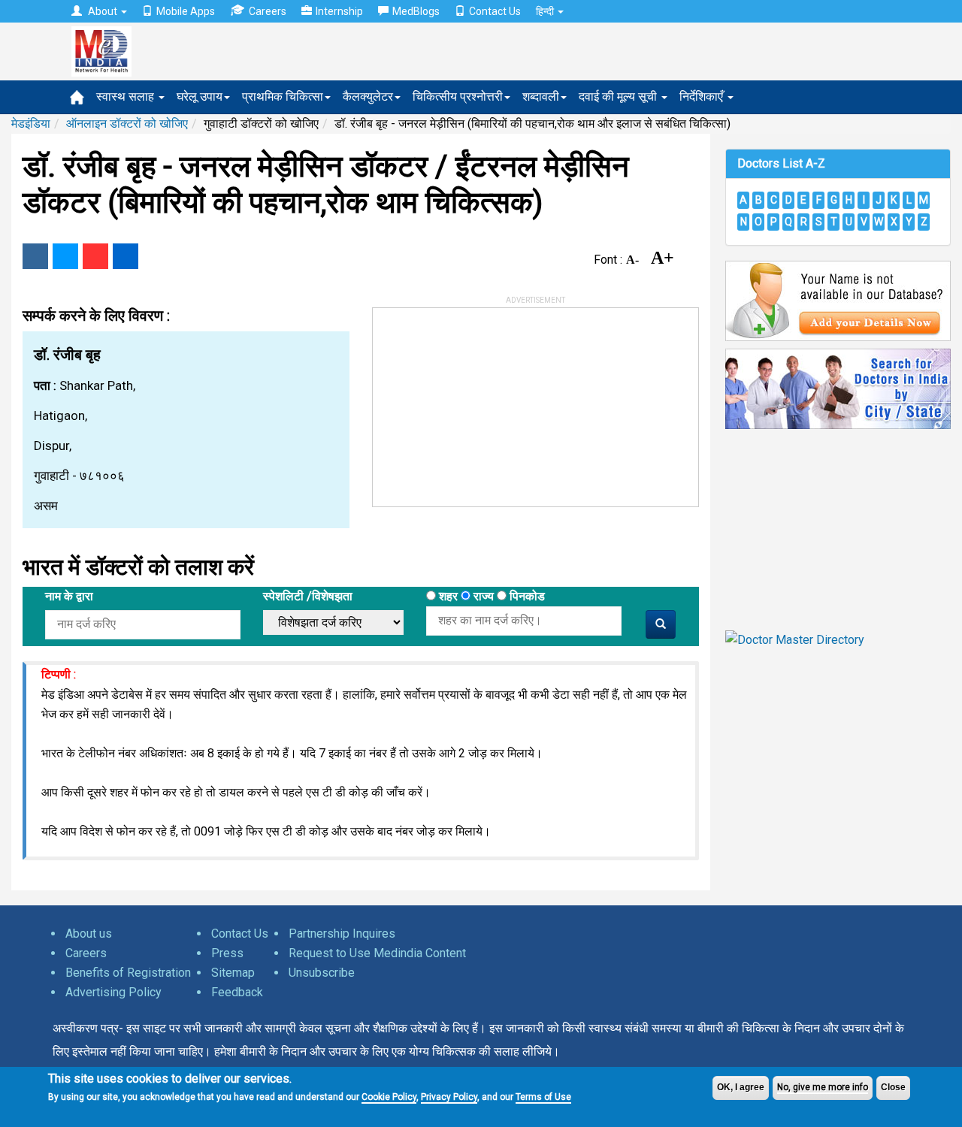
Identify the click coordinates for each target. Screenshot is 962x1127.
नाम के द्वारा (69, 596)
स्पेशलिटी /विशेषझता (307, 596)
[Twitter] (65, 256)
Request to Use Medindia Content (377, 953)
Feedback (237, 992)
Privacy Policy (449, 1097)
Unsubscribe (322, 972)
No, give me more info (822, 1087)
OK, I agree (740, 1087)
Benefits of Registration (128, 972)
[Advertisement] (485, 402)
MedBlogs (416, 11)
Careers (267, 11)
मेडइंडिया (30, 123)
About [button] (102, 11)
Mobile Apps (185, 11)
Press (227, 953)
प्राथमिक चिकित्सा (282, 96)
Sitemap (233, 972)
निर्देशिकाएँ (702, 96)
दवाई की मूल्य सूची (619, 96)
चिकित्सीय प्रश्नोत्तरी (458, 96)
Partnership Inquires (342, 933)
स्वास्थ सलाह (126, 96)
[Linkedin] (125, 256)
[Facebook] (35, 256)
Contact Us (495, 11)
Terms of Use (543, 1097)
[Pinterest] (95, 256)
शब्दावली (540, 96)
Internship (339, 11)
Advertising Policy (113, 992)
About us (88, 933)
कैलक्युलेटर (368, 96)
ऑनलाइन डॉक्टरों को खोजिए (127, 123)
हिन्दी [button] (546, 11)
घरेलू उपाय (199, 96)
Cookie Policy (389, 1097)
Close (893, 1087)
